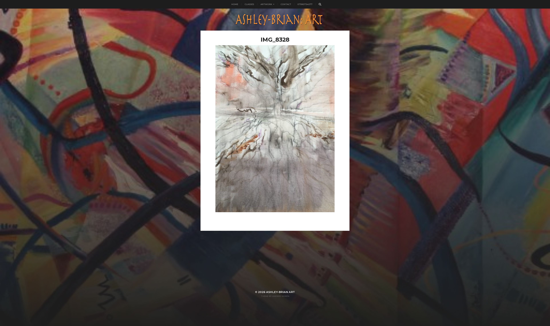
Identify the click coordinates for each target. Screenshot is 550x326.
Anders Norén (280, 296)
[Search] (320, 4)
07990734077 (304, 4)
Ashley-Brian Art (280, 292)
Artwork (266, 4)
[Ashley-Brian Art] (275, 19)
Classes (249, 4)
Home (234, 4)
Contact (286, 4)
